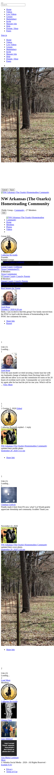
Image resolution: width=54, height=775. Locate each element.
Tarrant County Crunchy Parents (14, 281)
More (3, 760)
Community (19, 210)
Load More (5, 680)
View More (8, 385)
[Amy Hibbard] (27, 729)
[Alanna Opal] (27, 711)
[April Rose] (27, 298)
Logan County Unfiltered (11, 267)
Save (12, 190)
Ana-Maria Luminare (10, 758)
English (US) (6, 765)
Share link (10, 321)
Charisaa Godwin (8, 504)
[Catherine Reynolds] (27, 245)
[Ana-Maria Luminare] (27, 748)
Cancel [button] (4, 190)
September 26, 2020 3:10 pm (13, 549)
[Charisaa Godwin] (27, 495)
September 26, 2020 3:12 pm (13, 451)
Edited (19, 408)
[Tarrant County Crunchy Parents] (27, 276)
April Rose (5, 307)
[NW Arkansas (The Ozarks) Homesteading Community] (27, 436)
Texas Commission (9, 274)
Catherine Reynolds (9, 255)
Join (3, 213)
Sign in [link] (4, 35)
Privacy (9, 769)
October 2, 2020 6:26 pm (11, 309)
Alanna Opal (6, 720)
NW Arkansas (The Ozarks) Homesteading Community (24, 446)
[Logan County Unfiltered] (27, 262)
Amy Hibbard (7, 739)
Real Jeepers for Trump (10, 288)
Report (9, 323)
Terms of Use (11, 772)
